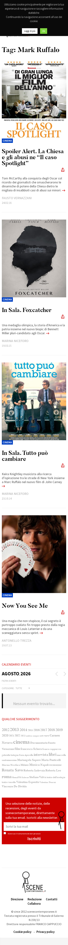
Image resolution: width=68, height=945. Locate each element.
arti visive (44, 735)
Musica (34, 765)
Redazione (35, 899)
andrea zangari (33, 735)
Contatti (51, 899)
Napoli (44, 765)
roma (7, 777)
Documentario (39, 743)
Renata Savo (12, 770)
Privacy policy (45, 932)
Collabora (34, 904)
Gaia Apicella (26, 755)
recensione (55, 765)
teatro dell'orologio (56, 777)
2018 (51, 730)
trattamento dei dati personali (29, 834)
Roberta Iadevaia (34, 770)
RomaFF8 (16, 777)
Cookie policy (22, 932)
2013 (14, 729)
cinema (21, 742)
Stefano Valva (37, 777)
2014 (23, 729)
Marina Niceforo (11, 765)
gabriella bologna (10, 755)
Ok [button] (43, 31)
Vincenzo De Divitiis (14, 786)
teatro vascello (9, 782)
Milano (24, 765)
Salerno (25, 777)
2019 (59, 730)
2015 (30, 730)
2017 (43, 730)
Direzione (17, 899)
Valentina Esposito (27, 782)
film (17, 749)
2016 (37, 730)
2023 (23, 735)
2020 (5, 735)
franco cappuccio (51, 749)
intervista (41, 754)
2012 (5, 729)
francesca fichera (31, 749)
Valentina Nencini (48, 782)
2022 (17, 735)
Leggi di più (29, 31)
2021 (11, 735)
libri (52, 754)
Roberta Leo (53, 770)
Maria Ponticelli (51, 760)
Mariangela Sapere (29, 760)
